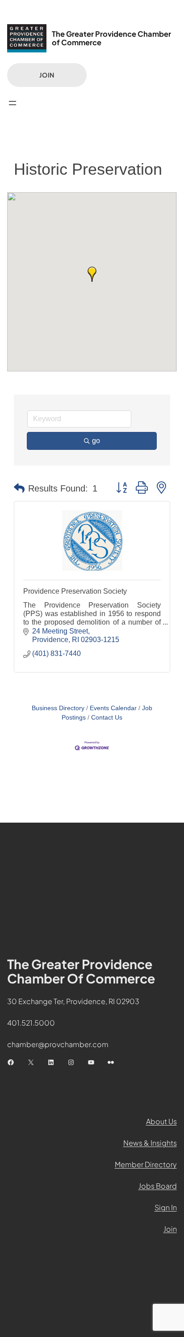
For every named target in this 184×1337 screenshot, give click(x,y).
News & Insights (150, 1142)
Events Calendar (113, 708)
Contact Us (106, 717)
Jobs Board (157, 1185)
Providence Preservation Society (75, 591)
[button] (92, 274)
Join (46, 75)
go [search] (96, 440)
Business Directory (58, 708)
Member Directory (146, 1164)
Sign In (166, 1207)
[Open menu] (12, 103)
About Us (161, 1121)
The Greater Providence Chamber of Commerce (111, 38)
